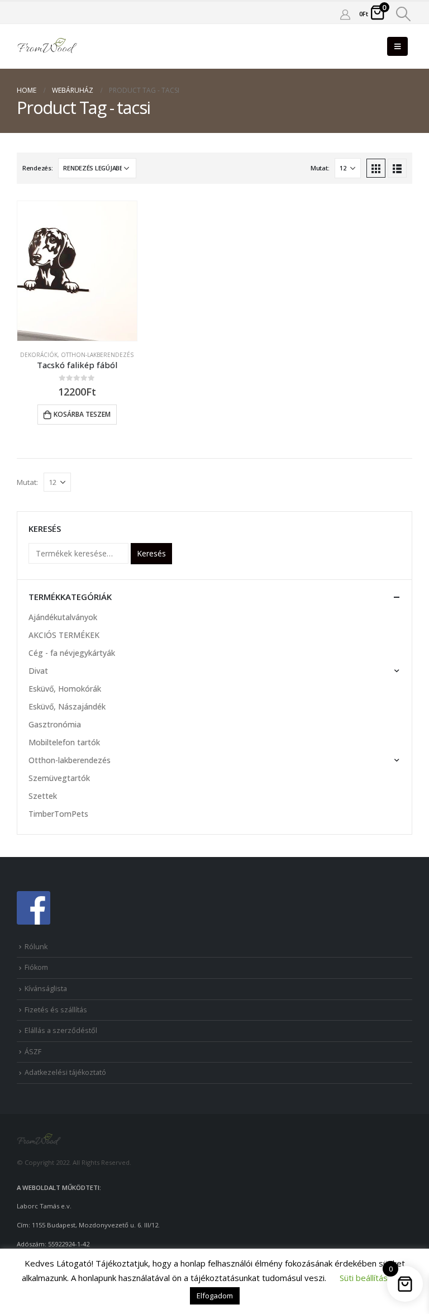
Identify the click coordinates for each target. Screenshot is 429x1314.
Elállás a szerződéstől (61, 1030)
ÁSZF (33, 1051)
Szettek (42, 796)
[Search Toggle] (403, 14)
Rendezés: (37, 168)
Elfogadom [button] (215, 1296)
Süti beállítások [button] (368, 1277)
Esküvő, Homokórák (64, 688)
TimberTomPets (58, 813)
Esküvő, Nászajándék (67, 706)
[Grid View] (375, 168)
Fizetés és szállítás (56, 1010)
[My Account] (345, 14)
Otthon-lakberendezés (97, 355)
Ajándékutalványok (62, 617)
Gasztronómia (54, 724)
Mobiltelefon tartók (64, 742)
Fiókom (36, 967)
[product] (77, 271)
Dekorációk (39, 355)
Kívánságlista (46, 988)
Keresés (151, 553)
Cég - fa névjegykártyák (71, 653)
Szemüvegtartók (59, 778)
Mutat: (320, 168)
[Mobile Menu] (397, 46)
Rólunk (36, 946)
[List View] (397, 168)
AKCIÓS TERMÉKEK (63, 635)
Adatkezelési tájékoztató (65, 1072)
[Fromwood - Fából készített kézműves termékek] (47, 47)
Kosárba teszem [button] (82, 414)
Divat (38, 670)
